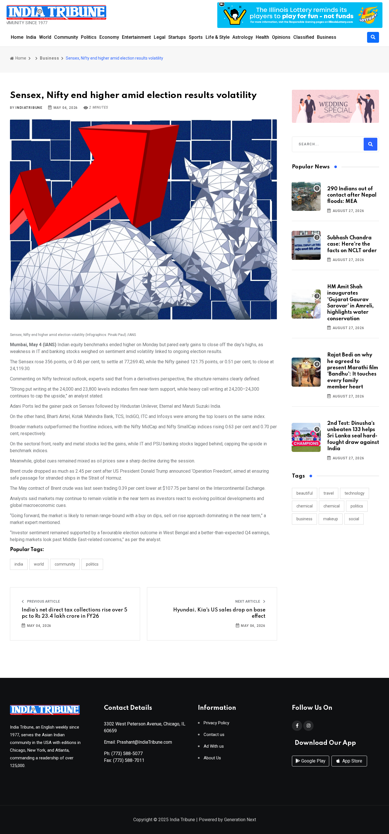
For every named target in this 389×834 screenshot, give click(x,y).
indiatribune (28, 108)
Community (66, 37)
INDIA (19, 564)
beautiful (304, 493)
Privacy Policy (216, 723)
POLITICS (92, 564)
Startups (177, 37)
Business (326, 37)
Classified (303, 37)
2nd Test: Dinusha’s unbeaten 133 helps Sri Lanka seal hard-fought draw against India (353, 436)
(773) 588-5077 (127, 753)
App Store (351, 761)
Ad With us (214, 746)
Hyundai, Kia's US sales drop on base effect (219, 613)
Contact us (214, 735)
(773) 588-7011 (128, 760)
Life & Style (218, 37)
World (45, 37)
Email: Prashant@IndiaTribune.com (138, 742)
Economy (109, 37)
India (31, 37)
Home (17, 37)
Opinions (281, 37)
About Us (212, 758)
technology (355, 493)
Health (262, 37)
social (354, 519)
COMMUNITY (65, 564)
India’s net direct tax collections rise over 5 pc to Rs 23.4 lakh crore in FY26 (74, 613)
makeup (330, 519)
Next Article (248, 601)
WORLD (39, 564)
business (304, 519)
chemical (304, 506)
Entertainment (136, 37)
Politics (89, 37)
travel (329, 493)
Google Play (312, 761)
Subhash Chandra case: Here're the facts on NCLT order (352, 244)
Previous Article (43, 601)
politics (357, 506)
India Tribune (182, 819)
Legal (159, 37)
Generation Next (240, 819)
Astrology (242, 37)
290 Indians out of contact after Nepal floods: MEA (351, 195)
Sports (196, 37)
